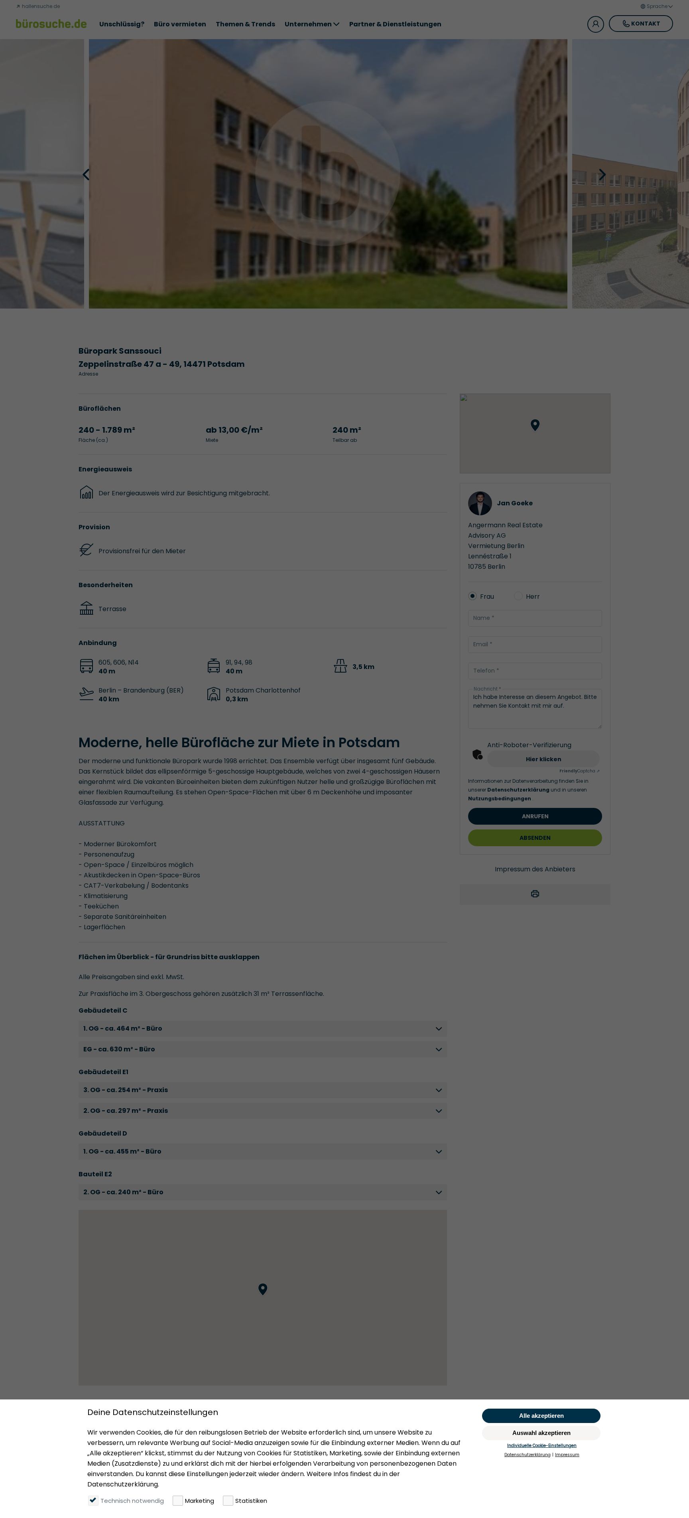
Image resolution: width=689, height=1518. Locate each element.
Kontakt (645, 24)
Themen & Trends (245, 24)
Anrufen (535, 816)
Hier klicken (543, 759)
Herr (533, 596)
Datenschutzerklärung (519, 789)
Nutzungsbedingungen (500, 798)
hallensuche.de (40, 6)
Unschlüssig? (121, 24)
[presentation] (87, 174)
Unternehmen (308, 24)
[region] (263, 1297)
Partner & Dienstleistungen (395, 24)
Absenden (535, 838)
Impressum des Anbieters (535, 869)
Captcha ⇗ (579, 771)
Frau (487, 596)
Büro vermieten (180, 24)
